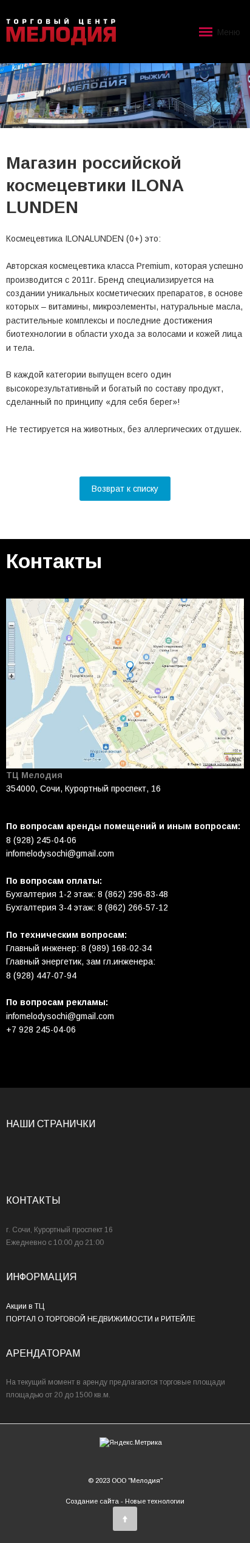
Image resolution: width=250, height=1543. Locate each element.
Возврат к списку (125, 488)
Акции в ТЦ (25, 1306)
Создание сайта (92, 1501)
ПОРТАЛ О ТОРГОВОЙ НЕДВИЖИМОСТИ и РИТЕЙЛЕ (100, 1319)
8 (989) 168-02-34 (116, 948)
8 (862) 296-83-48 (133, 894)
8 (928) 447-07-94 (41, 975)
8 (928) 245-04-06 (41, 840)
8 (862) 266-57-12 (133, 907)
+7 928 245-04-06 (41, 1029)
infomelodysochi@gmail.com (60, 1016)
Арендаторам (43, 1353)
